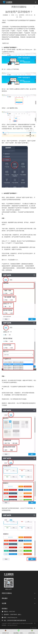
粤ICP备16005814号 (12, 625)
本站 (20, 17)
